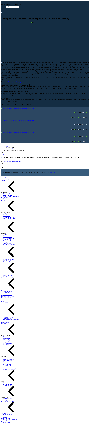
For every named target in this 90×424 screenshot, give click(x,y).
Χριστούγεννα (6, 234)
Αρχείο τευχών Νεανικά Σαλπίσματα (9, 296)
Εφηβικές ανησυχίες (7, 260)
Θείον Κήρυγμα (4, 197)
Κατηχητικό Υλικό (7, 275)
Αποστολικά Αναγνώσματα (9, 217)
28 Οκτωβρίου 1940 (7, 240)
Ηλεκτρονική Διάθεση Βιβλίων (7, 277)
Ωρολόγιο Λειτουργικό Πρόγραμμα (11, 196)
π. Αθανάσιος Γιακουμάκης (9, 244)
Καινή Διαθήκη (6, 216)
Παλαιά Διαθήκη (7, 214)
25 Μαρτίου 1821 (7, 242)
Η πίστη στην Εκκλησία (8, 259)
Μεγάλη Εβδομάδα (7, 237)
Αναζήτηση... (3, 6)
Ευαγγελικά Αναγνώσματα (9, 218)
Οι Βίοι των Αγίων (7, 219)
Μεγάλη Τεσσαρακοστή (8, 235)
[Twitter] (3, 155)
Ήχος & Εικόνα (4, 290)
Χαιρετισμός (3, 177)
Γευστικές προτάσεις (5, 298)
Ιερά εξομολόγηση (5, 198)
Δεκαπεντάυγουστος (7, 239)
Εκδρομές (5, 276)
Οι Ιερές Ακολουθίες (8, 193)
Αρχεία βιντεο (6, 292)
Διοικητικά (3, 180)
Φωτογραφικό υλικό (7, 291)
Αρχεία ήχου (6, 293)
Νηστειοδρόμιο (6, 221)
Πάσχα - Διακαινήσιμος (8, 238)
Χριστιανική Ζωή (7, 261)
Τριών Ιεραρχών (7, 243)
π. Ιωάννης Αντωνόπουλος (9, 246)
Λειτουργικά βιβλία (7, 195)
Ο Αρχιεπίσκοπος (4, 179)
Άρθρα (4, 213)
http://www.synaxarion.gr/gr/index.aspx (12, 161)
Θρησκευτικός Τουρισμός (6, 295)
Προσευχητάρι (4, 200)
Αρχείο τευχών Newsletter (6, 297)
